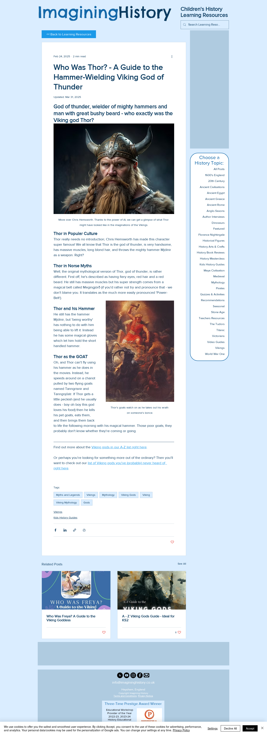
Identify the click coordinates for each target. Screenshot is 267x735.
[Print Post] (84, 530)
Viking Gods (128, 494)
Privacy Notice (145, 696)
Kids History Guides (65, 517)
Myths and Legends (68, 494)
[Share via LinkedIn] (65, 530)
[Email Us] (146, 675)
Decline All (230, 728)
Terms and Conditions (125, 696)
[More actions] (171, 56)
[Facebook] (140, 675)
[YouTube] (126, 675)
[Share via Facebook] (55, 530)
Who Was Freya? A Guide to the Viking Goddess (71, 618)
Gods (86, 502)
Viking (146, 494)
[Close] (262, 728)
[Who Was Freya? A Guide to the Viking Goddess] (76, 590)
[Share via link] (74, 530)
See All (182, 563)
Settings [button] (213, 728)
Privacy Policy (181, 730)
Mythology (108, 494)
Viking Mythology (66, 502)
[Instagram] (133, 675)
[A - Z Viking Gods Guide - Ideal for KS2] (151, 590)
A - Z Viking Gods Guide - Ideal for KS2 (148, 618)
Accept (250, 728)
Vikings (91, 494)
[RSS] (120, 675)
